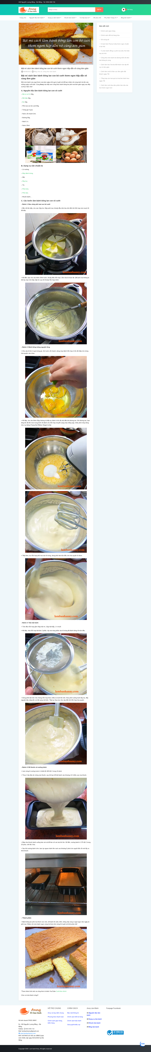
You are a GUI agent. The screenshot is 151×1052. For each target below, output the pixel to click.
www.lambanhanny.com (28, 1033)
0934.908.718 (29, 1029)
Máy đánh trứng (27, 173)
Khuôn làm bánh (69, 17)
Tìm (100, 9)
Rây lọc (24, 181)
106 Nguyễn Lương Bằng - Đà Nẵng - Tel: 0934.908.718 (36, 2)
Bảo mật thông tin (73, 1013)
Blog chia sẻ (38, 71)
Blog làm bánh (125, 17)
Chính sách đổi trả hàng (75, 1017)
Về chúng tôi (105, 39)
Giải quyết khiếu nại (73, 1024)
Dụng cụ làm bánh (54, 17)
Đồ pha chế (97, 17)
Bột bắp (24, 98)
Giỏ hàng (129, 9)
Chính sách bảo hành (74, 1020)
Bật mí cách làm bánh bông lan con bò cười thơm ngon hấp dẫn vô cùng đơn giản (54, 68)
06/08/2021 (27, 71)
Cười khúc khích (61, 991)
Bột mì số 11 (26, 94)
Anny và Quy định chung (56, 1013)
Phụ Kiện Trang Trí (110, 17)
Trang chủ (23, 17)
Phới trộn (25, 189)
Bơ (23, 102)
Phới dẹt (25, 193)
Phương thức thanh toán (56, 1017)
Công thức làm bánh (49, 71)
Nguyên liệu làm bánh (36, 17)
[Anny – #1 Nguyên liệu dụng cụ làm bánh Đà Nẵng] (28, 9)
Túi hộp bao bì (84, 17)
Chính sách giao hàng (108, 31)
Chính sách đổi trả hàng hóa (110, 35)
